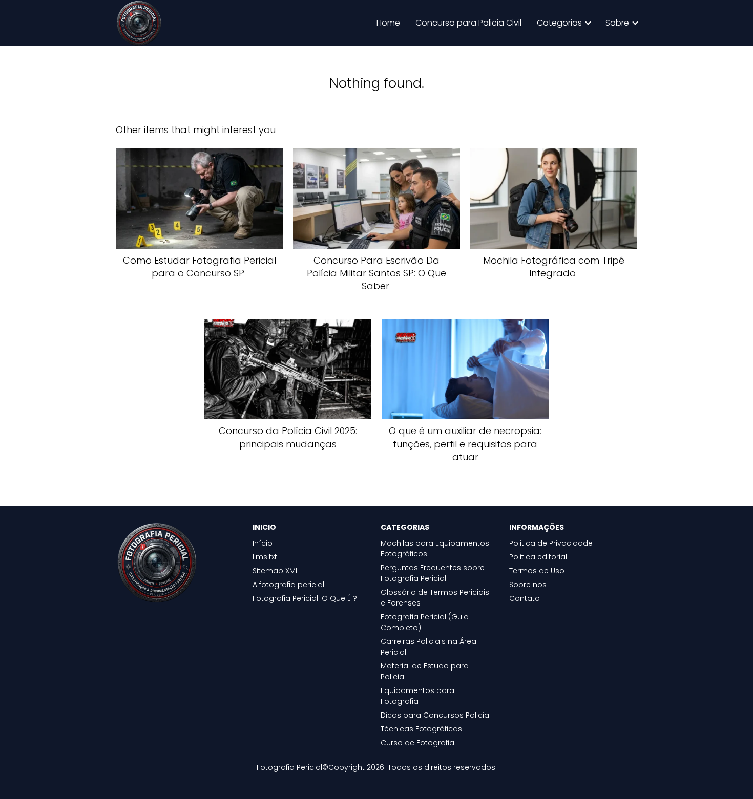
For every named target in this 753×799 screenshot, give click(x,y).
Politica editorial (538, 557)
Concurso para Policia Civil (468, 23)
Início (263, 543)
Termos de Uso (536, 571)
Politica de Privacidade (551, 543)
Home (388, 23)
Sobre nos (528, 584)
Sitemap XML (276, 571)
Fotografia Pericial (289, 767)
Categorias (559, 23)
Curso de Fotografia (417, 743)
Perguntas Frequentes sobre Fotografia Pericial (433, 573)
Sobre (617, 23)
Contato (524, 598)
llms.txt (265, 557)
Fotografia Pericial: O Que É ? (305, 598)
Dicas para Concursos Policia (435, 715)
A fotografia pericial (288, 584)
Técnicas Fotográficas (421, 729)
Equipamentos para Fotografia (417, 695)
